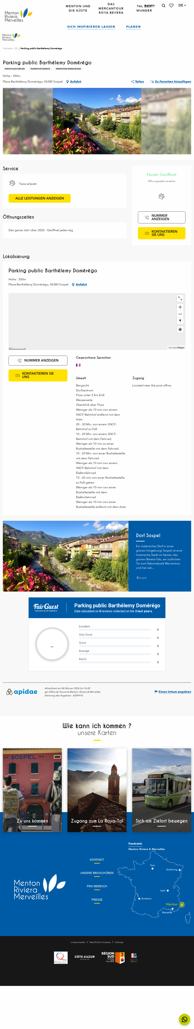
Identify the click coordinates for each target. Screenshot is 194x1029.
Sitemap (119, 942)
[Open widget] (184, 1019)
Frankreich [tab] (135, 843)
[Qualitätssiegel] (60, 958)
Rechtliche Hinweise (100, 942)
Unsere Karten (78, 942)
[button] (163, 5)
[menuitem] (18, 15)
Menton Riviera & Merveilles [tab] (146, 849)
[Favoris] (171, 5)
